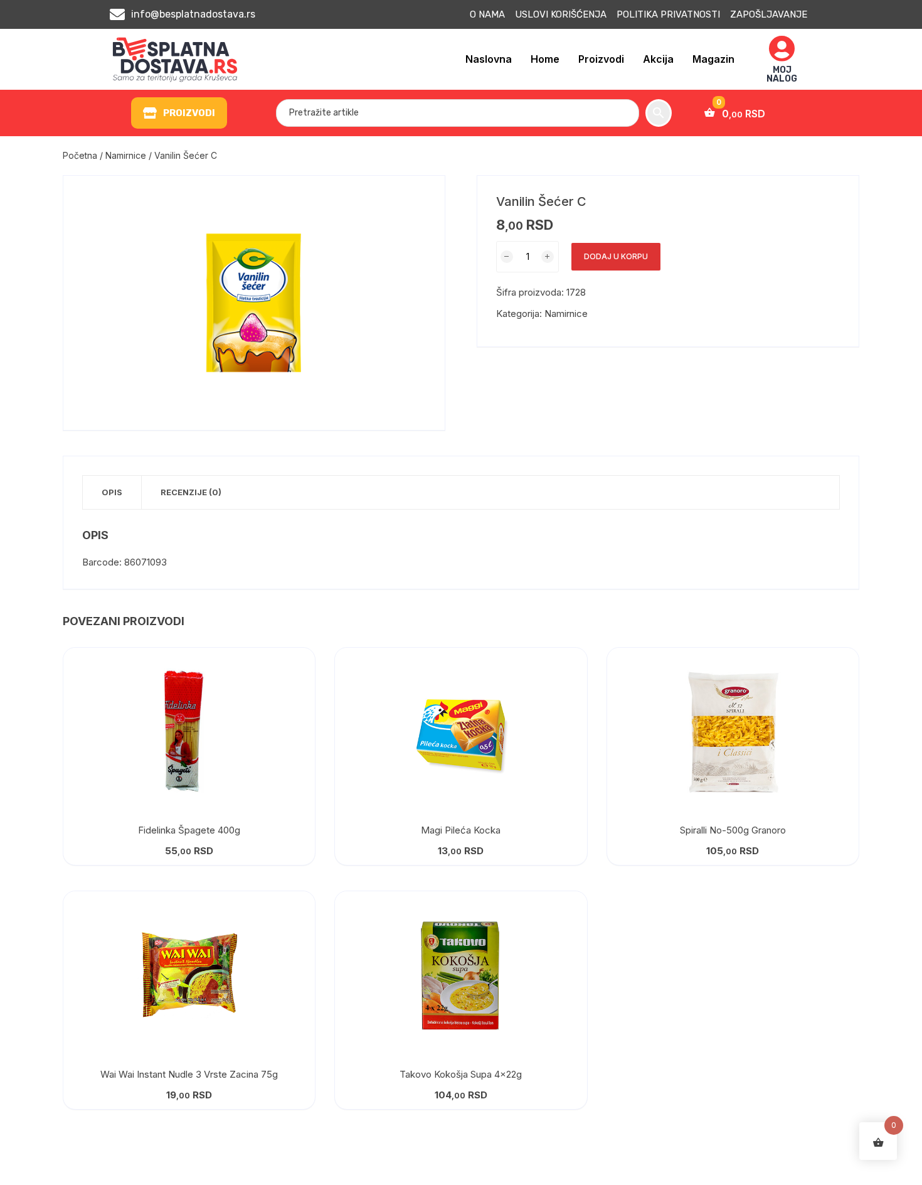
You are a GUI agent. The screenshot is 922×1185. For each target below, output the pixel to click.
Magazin (713, 59)
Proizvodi (601, 59)
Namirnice (125, 155)
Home (545, 59)
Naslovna (488, 59)
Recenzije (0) (191, 492)
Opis (112, 492)
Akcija (658, 59)
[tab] (112, 492)
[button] (179, 113)
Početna (80, 155)
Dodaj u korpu (616, 256)
